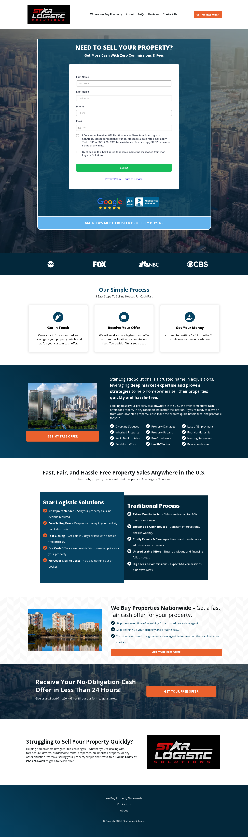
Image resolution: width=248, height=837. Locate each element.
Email (79, 121)
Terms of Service (133, 179)
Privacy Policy (113, 179)
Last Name (82, 91)
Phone (80, 106)
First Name (82, 77)
